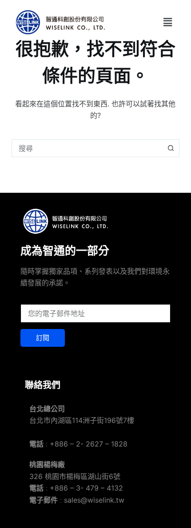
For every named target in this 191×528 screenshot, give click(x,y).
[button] (167, 22)
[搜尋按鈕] (170, 148)
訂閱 (42, 337)
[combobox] (87, 148)
